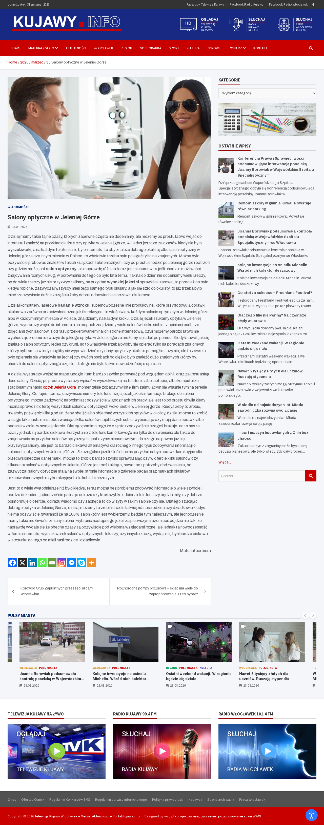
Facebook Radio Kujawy (246, 4)
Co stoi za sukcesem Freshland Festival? (274, 293)
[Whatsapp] (42, 562)
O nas (12, 799)
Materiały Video (41, 48)
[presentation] (305, 615)
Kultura (193, 48)
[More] (91, 562)
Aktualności (76, 48)
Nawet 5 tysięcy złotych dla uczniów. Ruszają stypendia (264, 676)
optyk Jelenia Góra (59, 387)
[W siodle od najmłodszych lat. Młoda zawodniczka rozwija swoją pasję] (226, 411)
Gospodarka (150, 48)
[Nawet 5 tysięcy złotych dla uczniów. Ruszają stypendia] (226, 378)
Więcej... (225, 462)
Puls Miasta (48, 668)
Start (16, 48)
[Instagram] (61, 562)
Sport (174, 48)
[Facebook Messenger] (71, 562)
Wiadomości (18, 207)
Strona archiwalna (220, 799)
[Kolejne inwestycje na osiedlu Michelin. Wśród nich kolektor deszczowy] (226, 272)
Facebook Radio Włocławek (288, 4)
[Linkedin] (32, 562)
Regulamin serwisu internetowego (121, 799)
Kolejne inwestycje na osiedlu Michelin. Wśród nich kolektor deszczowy (119, 678)
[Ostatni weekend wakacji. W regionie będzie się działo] (226, 350)
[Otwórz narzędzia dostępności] (312, 815)
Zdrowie (214, 48)
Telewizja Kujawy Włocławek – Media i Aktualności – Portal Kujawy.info (87, 816)
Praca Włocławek (252, 799)
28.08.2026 (31, 685)
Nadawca (195, 799)
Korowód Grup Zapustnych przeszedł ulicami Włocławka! (57, 591)
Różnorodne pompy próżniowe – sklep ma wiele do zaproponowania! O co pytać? (157, 591)
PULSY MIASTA (21, 615)
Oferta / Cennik (32, 799)
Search (310, 475)
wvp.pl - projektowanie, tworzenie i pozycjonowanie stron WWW (212, 816)
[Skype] (81, 562)
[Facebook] (313, 5)
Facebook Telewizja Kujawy (205, 4)
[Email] (52, 562)
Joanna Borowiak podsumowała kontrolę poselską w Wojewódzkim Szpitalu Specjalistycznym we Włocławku (274, 237)
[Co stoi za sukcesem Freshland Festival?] (226, 299)
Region (126, 48)
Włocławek (103, 48)
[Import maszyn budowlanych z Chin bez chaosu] (226, 439)
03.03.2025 (19, 226)
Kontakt (260, 48)
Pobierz (235, 48)
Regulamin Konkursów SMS (69, 799)
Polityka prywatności (168, 799)
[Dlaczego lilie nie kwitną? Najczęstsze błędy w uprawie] (226, 322)
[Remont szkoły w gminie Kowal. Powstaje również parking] (226, 210)
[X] (22, 562)
